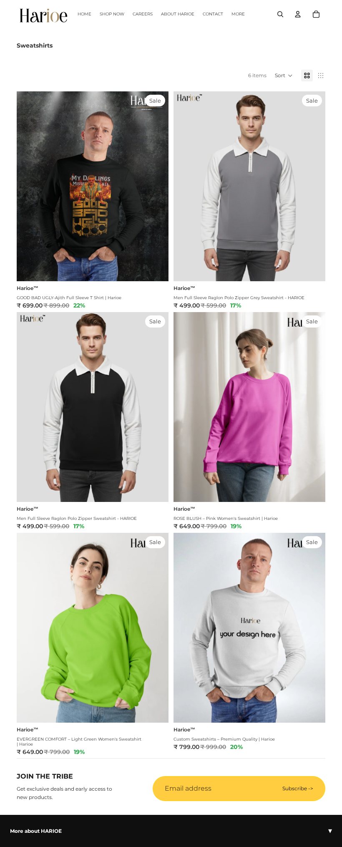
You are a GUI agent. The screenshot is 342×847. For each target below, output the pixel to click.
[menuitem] (238, 14)
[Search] (280, 14)
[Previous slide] (186, 186)
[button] (284, 75)
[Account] (298, 14)
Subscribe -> (297, 788)
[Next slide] (312, 186)
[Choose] (155, 268)
